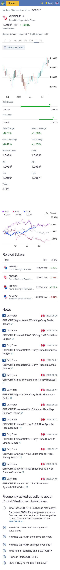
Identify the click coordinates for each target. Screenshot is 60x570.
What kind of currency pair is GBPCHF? (30, 550)
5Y (41, 40)
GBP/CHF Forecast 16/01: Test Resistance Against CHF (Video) (25, 485)
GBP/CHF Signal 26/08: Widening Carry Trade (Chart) (27, 322)
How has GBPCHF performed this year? (30, 536)
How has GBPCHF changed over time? (30, 544)
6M (25, 40)
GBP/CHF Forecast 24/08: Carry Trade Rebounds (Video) (29, 351)
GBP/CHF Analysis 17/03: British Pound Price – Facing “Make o (28, 455)
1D (5, 40)
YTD (31, 40)
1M (15, 40)
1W (10, 40)
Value (53, 212)
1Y (36, 40)
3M (20, 40)
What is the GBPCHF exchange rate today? (32, 507)
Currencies (17, 10)
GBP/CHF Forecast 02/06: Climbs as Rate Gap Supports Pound (28, 411)
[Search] (42, 3)
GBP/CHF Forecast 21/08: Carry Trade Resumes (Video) (29, 366)
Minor (27, 10)
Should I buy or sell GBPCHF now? (28, 562)
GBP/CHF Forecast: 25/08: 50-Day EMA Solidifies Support (29, 337)
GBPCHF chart (16, 521)
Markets (6, 10)
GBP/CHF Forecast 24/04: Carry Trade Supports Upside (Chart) (28, 440)
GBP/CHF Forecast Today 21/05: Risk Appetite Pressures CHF (28, 425)
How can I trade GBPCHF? (23, 556)
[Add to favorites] (23, 16)
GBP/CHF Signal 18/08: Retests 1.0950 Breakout (29, 379)
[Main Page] (3, 3)
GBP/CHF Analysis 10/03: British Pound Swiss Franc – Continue (28, 470)
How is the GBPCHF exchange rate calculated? (28, 529)
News (6, 309)
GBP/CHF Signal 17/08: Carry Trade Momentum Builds (28, 396)
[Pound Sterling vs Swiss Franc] (43, 315)
